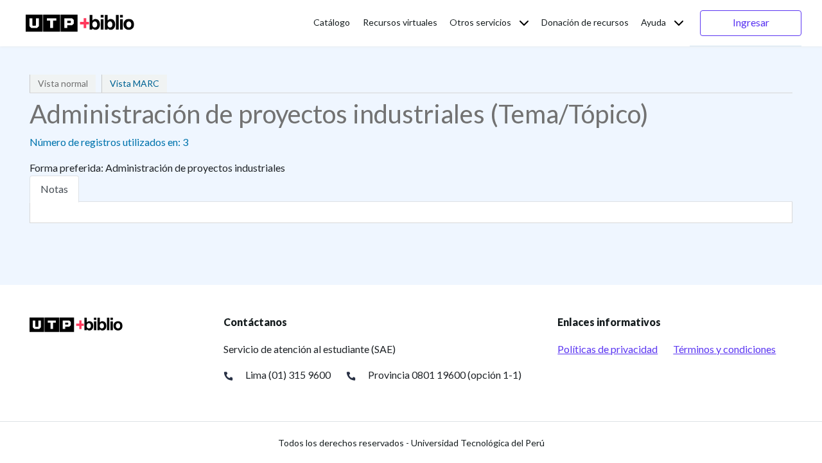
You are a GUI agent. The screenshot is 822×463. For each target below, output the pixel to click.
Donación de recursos (585, 22)
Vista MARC (134, 83)
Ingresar (751, 22)
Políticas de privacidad (607, 349)
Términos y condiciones (724, 349)
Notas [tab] (54, 189)
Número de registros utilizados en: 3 (109, 142)
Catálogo (331, 22)
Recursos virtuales (400, 22)
